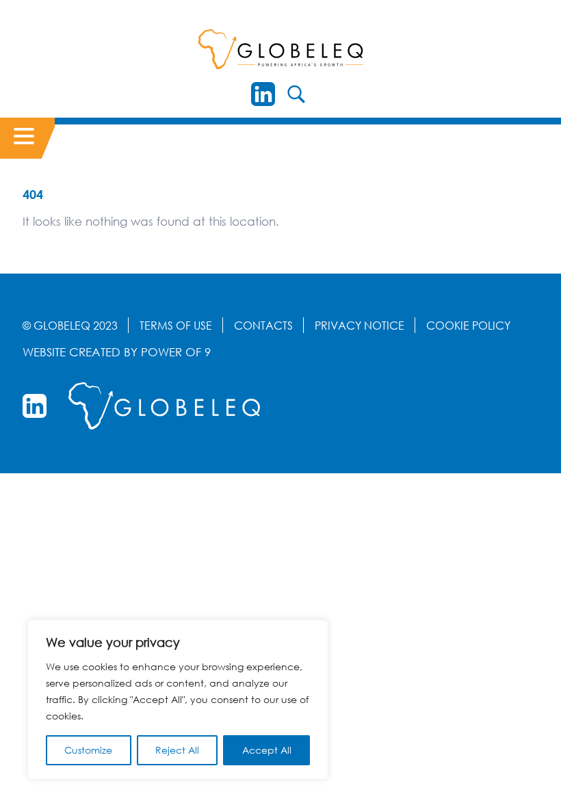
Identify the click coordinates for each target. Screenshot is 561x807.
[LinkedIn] (263, 94)
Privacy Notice (359, 325)
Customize (88, 750)
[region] (177, 700)
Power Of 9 (176, 352)
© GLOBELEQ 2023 (70, 325)
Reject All (177, 750)
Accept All (266, 750)
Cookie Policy (468, 325)
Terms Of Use (176, 325)
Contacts (263, 325)
